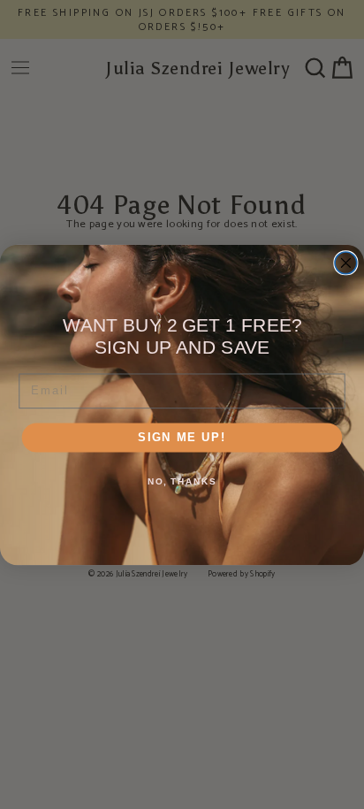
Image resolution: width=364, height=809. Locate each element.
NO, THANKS (182, 481)
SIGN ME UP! (182, 437)
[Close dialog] (346, 262)
